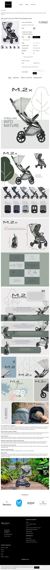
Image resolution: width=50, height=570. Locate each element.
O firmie (27, 525)
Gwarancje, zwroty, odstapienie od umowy (33, 527)
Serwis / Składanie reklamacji (31, 524)
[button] (31, 519)
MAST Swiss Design (26, 60)
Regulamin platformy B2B (30, 540)
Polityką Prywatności (17, 566)
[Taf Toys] (11, 503)
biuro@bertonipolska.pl (8, 534)
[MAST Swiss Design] (43, 22)
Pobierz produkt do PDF (28, 56)
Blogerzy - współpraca (5, 556)
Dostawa (27, 522)
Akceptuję (36, 567)
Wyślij (35, 73)
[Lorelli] (35, 503)
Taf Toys (2, 551)
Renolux (2, 549)
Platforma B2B (28, 538)
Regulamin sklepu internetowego (31, 529)
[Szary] (34, 28)
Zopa (2, 553)
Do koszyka (36, 37)
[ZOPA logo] (23, 503)
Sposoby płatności (29, 531)
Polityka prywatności (29, 533)
